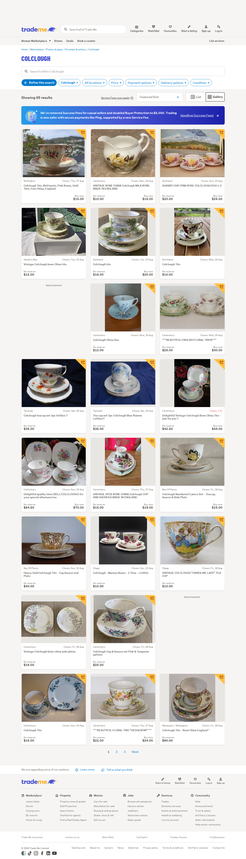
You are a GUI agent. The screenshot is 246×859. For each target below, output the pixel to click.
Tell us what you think (119, 769)
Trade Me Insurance (32, 837)
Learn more (87, 769)
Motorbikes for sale (104, 806)
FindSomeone (217, 837)
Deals (69, 41)
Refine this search (41, 83)
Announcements (204, 806)
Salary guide (134, 820)
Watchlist (180, 783)
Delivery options (172, 83)
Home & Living (34, 820)
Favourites (195, 783)
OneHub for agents (70, 815)
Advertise (133, 847)
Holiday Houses (178, 837)
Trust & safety (203, 810)
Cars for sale (100, 801)
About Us (95, 847)
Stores (58, 41)
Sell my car (100, 820)
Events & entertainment (174, 810)
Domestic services (171, 806)
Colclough (94, 49)
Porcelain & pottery (76, 49)
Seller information (205, 820)
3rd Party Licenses (205, 815)
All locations (93, 83)
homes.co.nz (72, 837)
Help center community (208, 824)
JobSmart (133, 810)
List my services (170, 820)
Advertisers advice (138, 815)
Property (65, 795)
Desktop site (78, 847)
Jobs (131, 795)
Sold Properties (68, 806)
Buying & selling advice (106, 810)
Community (202, 795)
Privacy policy (150, 847)
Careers (108, 847)
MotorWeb (108, 837)
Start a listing (162, 783)
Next (135, 752)
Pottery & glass (54, 49)
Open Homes (67, 810)
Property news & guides (73, 801)
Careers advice (136, 806)
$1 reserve (31, 815)
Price (115, 83)
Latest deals (32, 801)
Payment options (140, 83)
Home (24, 49)
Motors (98, 795)
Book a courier (86, 41)
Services (166, 795)
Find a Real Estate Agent (73, 820)
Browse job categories (140, 801)
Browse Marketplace (34, 41)
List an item (216, 41)
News (121, 847)
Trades (165, 801)
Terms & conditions (172, 847)
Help (197, 801)
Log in (218, 31)
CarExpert (141, 837)
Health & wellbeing (171, 815)
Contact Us (219, 847)
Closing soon (33, 810)
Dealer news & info (104, 815)
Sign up (206, 31)
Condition (200, 83)
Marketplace (37, 49)
